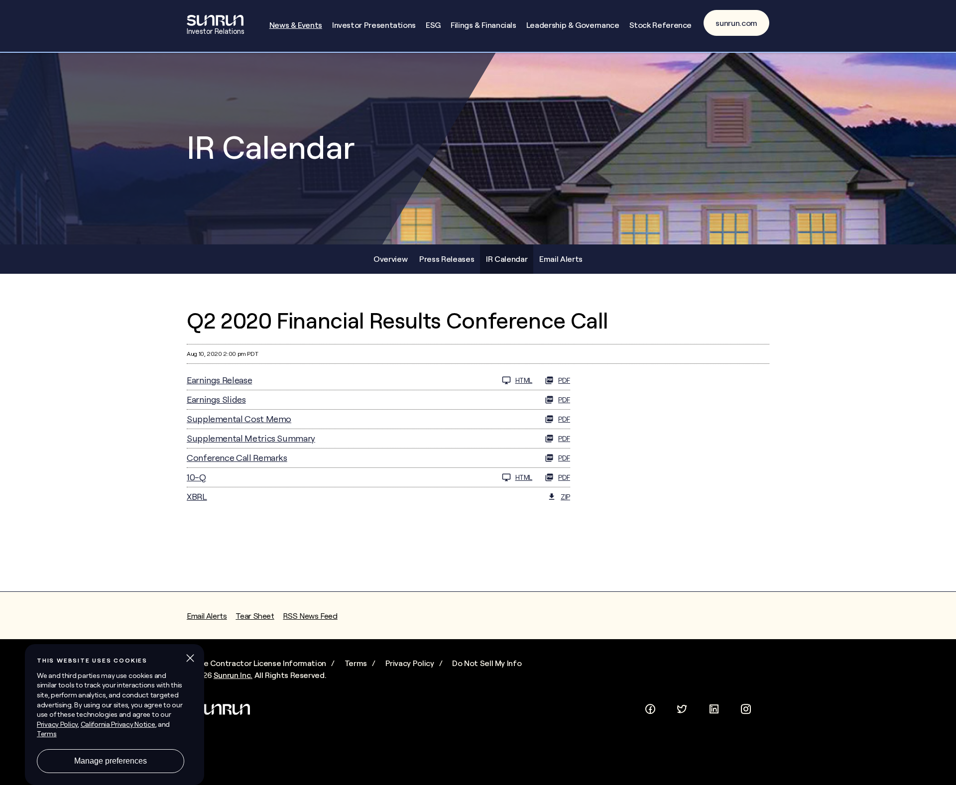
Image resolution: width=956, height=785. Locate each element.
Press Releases (446, 259)
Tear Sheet (255, 616)
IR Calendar (506, 259)
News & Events (295, 25)
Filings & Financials (483, 25)
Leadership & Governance (572, 25)
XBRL (197, 496)
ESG (433, 25)
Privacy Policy (409, 663)
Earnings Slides (216, 399)
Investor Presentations (374, 25)
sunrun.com (736, 23)
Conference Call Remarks (237, 457)
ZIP (565, 496)
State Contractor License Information (256, 663)
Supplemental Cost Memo (239, 419)
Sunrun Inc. (233, 675)
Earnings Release (219, 380)
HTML (524, 380)
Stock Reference (660, 25)
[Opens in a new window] (650, 707)
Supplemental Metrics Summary (251, 438)
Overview (390, 259)
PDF (564, 380)
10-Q (196, 477)
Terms (356, 663)
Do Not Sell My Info (486, 663)
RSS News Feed (310, 616)
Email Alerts (561, 259)
